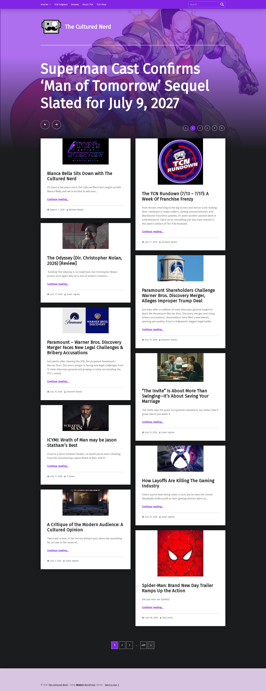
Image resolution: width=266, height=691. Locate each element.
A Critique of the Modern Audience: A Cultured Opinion (85, 527)
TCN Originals (61, 4)
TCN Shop (101, 4)
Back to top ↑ (112, 684)
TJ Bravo (71, 476)
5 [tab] (214, 128)
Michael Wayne (76, 209)
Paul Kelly (167, 617)
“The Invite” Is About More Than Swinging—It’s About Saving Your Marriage (175, 396)
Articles (44, 4)
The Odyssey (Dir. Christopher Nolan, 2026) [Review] (84, 260)
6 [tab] (221, 128)
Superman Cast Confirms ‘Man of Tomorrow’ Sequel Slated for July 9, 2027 (125, 86)
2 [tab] (192, 128)
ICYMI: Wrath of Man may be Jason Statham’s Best (82, 442)
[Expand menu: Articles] (50, 4)
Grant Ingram (73, 294)
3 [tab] (200, 128)
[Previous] (45, 124)
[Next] (56, 124)
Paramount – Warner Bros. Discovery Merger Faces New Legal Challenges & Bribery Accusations (85, 348)
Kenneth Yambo (169, 242)
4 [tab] (207, 128)
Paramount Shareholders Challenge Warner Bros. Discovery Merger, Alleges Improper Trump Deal (178, 296)
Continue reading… (58, 199)
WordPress (89, 684)
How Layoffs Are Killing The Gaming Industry (178, 483)
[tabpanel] (133, 91)
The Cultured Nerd (58, 684)
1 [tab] (185, 128)
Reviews (75, 4)
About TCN (87, 4)
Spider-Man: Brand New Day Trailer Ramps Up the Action (177, 588)
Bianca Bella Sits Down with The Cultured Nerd (79, 176)
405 (143, 645)
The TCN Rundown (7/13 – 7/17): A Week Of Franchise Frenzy (175, 196)
